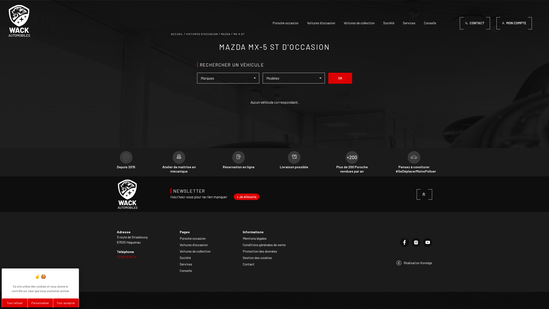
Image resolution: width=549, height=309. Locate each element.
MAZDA (225, 33)
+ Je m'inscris (246, 197)
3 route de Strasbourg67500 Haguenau (132, 239)
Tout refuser (15, 303)
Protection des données (260, 251)
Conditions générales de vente (264, 245)
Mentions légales (255, 238)
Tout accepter (66, 303)
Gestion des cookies (257, 258)
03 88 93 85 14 (126, 257)
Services (409, 23)
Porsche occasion (286, 23)
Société (388, 23)
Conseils (430, 23)
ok (340, 78)
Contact (248, 264)
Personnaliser (40, 303)
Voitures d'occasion (321, 23)
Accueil (177, 33)
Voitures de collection (359, 23)
